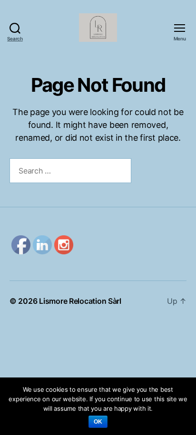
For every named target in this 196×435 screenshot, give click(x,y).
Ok (98, 421)
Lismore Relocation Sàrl (80, 301)
